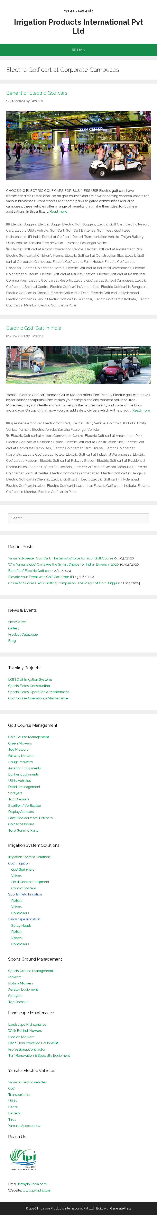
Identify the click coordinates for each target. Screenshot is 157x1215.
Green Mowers (20, 743)
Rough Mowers (20, 762)
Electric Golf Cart (110, 224)
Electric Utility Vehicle (31, 230)
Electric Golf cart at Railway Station (67, 274)
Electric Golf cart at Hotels (43, 268)
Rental (13, 1107)
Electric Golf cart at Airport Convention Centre (47, 249)
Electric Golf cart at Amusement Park (113, 249)
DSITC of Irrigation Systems (30, 679)
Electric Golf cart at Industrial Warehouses (98, 268)
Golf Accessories (21, 824)
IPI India (34, 237)
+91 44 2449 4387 (78, 11)
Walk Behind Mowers (25, 1031)
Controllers (20, 913)
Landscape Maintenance (27, 1024)
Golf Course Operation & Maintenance (38, 698)
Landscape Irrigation (24, 919)
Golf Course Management (28, 737)
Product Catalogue (23, 634)
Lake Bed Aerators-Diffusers (30, 818)
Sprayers (15, 793)
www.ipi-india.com (37, 1190)
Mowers (14, 977)
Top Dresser (18, 1002)
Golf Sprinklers (22, 869)
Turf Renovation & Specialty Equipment (39, 1055)
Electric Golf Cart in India (33, 328)
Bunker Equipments (23, 774)
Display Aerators (21, 812)
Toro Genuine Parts (23, 830)
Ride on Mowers (21, 1037)
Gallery (13, 628)
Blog (12, 641)
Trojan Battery (132, 237)
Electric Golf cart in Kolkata (115, 299)
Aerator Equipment (23, 989)
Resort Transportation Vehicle (95, 237)
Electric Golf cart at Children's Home (34, 255)
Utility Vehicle (16, 243)
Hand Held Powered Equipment (33, 1043)
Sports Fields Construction (29, 686)
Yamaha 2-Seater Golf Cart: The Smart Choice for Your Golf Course (60, 558)
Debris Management (24, 787)
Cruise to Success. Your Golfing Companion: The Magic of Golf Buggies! (64, 583)
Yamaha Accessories (24, 1126)
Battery (14, 1113)
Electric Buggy (49, 224)
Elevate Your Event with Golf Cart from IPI (41, 577)
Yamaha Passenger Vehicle (88, 243)
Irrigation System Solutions (29, 857)
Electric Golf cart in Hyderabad (115, 293)
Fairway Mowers (21, 756)
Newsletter (17, 622)
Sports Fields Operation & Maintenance (39, 692)
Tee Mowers (18, 749)
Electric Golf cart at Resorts (50, 280)
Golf (11, 1088)
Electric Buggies (23, 224)
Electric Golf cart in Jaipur (25, 299)
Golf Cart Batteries (80, 230)
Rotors (16, 901)
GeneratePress (120, 1208)
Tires (12, 1119)
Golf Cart (57, 230)
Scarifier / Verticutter (24, 805)
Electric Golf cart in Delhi (70, 293)
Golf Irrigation (19, 863)
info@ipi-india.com (32, 1184)
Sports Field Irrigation (25, 894)
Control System (23, 888)
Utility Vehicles (19, 781)
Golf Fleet (105, 230)
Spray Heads (21, 925)
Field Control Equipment (30, 882)
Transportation (19, 1095)
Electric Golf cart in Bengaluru (124, 287)
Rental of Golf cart (56, 237)
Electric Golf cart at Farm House (78, 262)
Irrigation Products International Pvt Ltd (78, 27)
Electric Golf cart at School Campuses (103, 280)
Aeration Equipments (24, 768)
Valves (16, 876)
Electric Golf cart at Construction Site (94, 255)
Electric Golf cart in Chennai (27, 293)
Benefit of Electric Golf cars (36, 93)
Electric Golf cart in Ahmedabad (74, 287)
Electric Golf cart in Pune (57, 305)
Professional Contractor (27, 1049)
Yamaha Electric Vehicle (47, 243)
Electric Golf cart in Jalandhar (69, 299)
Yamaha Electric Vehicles (27, 1082)
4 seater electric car (26, 423)
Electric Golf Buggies (78, 224)
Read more (58, 211)
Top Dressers (18, 799)
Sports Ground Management (30, 971)
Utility (12, 1101)
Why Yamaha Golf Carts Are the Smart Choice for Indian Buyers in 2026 (63, 564)
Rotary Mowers (20, 983)
